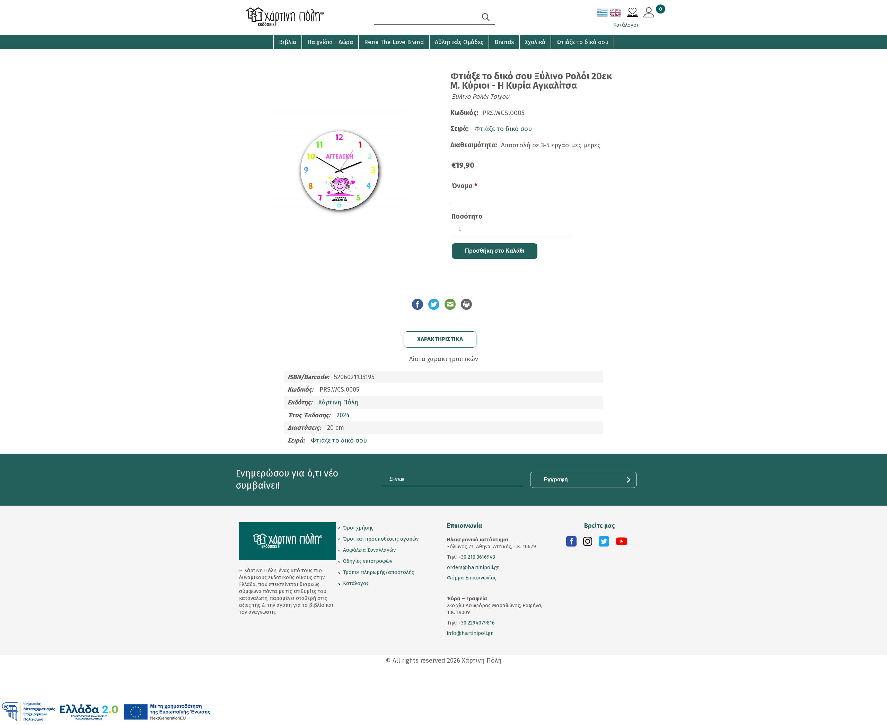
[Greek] (602, 14)
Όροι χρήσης (358, 528)
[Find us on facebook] (571, 543)
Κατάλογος (356, 583)
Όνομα (464, 186)
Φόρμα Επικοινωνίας (472, 578)
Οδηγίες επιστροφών (367, 561)
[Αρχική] (298, 17)
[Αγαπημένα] (632, 13)
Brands (504, 42)
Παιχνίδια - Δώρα (330, 42)
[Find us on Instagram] (587, 543)
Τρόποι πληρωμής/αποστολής (378, 572)
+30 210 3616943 (477, 557)
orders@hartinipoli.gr (473, 567)
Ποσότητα (467, 216)
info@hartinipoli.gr (470, 633)
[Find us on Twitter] (604, 543)
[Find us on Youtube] (621, 543)
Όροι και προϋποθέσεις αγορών (381, 539)
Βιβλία (287, 42)
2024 (343, 415)
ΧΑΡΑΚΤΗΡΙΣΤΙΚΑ (440, 339)
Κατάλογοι (625, 25)
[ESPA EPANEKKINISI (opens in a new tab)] (106, 711)
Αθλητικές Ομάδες (459, 42)
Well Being (253, 55)
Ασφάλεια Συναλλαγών (369, 550)
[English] (616, 14)
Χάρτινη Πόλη (338, 402)
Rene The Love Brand (394, 42)
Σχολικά (535, 42)
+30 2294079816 (476, 623)
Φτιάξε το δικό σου (582, 42)
